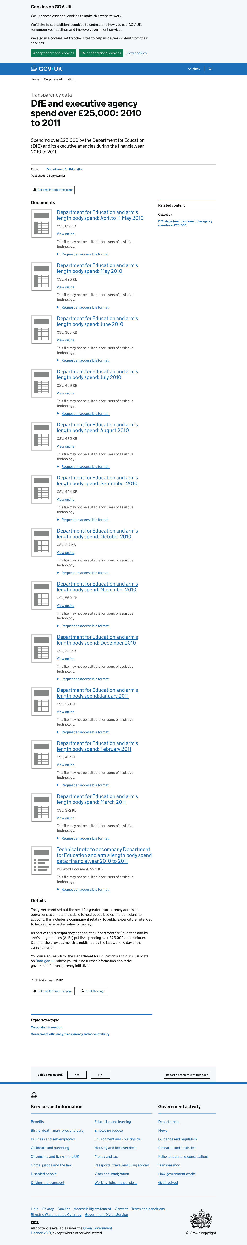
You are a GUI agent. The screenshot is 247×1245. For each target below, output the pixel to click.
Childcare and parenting (50, 1148)
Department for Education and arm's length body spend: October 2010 (97, 534)
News (162, 1130)
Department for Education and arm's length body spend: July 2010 (97, 374)
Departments (168, 1121)
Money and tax (106, 1156)
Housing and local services (115, 1148)
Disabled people (44, 1174)
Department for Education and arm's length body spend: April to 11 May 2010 (100, 215)
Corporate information (59, 79)
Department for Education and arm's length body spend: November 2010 (97, 587)
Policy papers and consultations (183, 1156)
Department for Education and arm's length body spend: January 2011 (97, 693)
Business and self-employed (53, 1139)
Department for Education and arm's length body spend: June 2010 (97, 321)
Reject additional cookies (101, 53)
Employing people (109, 1130)
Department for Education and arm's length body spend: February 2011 (97, 746)
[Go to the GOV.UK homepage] (46, 68)
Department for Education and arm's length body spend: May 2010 (97, 268)
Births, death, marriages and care (57, 1130)
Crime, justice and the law (51, 1165)
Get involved (168, 1182)
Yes (81, 1075)
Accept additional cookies (53, 53)
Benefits (37, 1121)
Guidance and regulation (177, 1139)
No (104, 1075)
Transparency (169, 1165)
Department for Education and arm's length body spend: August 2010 (97, 427)
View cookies (136, 53)
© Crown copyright (201, 1233)
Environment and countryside (118, 1139)
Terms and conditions (148, 1209)
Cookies (64, 1209)
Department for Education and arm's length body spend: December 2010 (97, 640)
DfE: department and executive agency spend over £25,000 (185, 223)
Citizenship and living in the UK (55, 1156)
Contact (121, 1209)
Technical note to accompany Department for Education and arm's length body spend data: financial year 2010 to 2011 (104, 855)
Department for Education (65, 169)
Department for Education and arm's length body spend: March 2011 (97, 799)
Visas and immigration (112, 1174)
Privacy (48, 1209)
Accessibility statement (92, 1209)
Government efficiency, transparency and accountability (70, 1034)
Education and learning (113, 1121)
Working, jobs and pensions (116, 1182)
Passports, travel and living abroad (122, 1165)
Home (35, 79)
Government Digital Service (106, 1214)
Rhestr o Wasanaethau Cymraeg (56, 1214)
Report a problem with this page (187, 1075)
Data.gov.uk (45, 961)
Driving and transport (47, 1182)
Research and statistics (176, 1148)
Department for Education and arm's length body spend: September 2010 (97, 480)
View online (65, 234)
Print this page (95, 991)
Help (35, 1209)
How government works (177, 1174)
